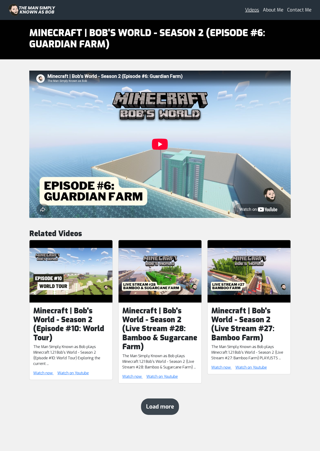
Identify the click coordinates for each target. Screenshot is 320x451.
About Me (273, 10)
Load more (160, 406)
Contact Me (299, 10)
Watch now (43, 373)
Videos (252, 10)
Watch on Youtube (73, 373)
